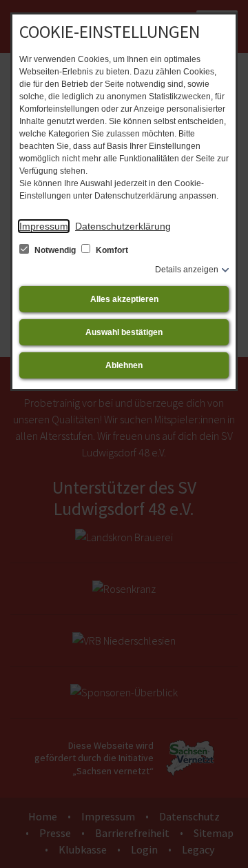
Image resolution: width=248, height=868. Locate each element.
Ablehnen (124, 365)
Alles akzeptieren (124, 299)
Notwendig (55, 250)
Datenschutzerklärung (123, 226)
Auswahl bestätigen (124, 332)
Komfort (111, 250)
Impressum (43, 226)
